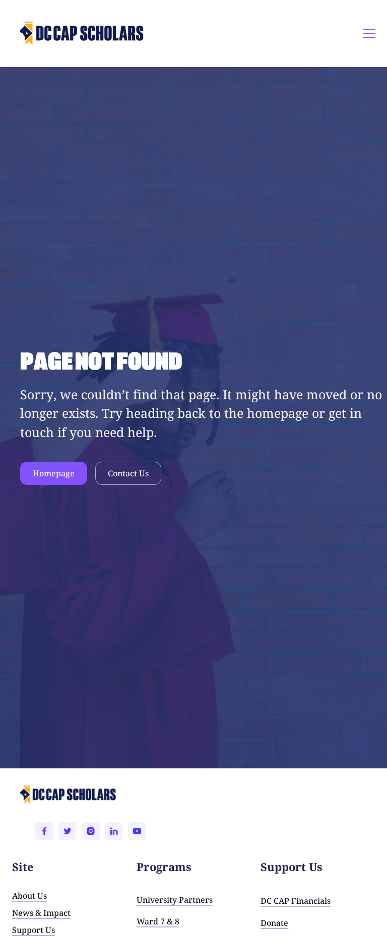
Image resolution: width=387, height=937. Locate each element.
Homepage (54, 473)
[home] (46, 33)
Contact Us (128, 473)
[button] (367, 33)
